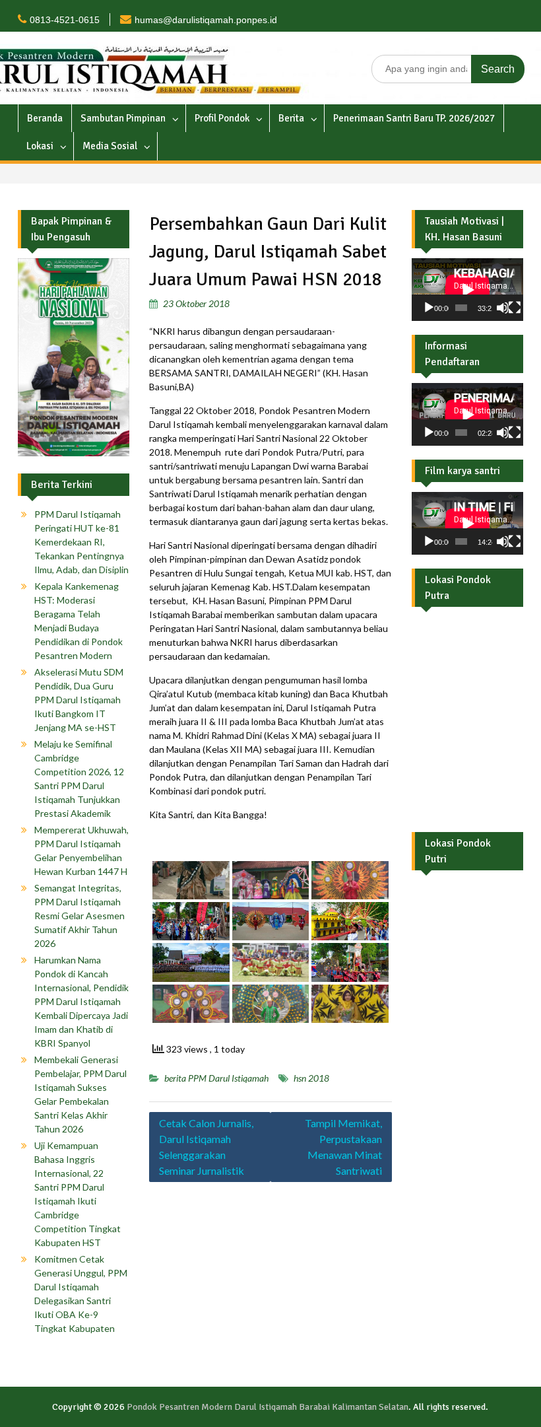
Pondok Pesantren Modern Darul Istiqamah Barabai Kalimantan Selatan (267, 1406)
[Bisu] (502, 307)
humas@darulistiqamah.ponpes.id (206, 20)
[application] (467, 289)
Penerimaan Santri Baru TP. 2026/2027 (414, 118)
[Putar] (428, 307)
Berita (291, 118)
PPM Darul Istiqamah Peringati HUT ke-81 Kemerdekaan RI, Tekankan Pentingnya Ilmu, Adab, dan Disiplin (81, 541)
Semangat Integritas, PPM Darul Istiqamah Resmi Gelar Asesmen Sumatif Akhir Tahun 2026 (79, 915)
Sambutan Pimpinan (123, 118)
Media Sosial (109, 146)
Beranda (45, 118)
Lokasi (39, 146)
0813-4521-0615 (65, 20)
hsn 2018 (311, 1078)
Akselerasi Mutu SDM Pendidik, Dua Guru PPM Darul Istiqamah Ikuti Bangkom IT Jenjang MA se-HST (78, 699)
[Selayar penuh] (514, 307)
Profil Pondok (222, 118)
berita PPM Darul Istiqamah (216, 1078)
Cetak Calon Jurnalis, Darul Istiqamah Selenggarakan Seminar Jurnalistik (206, 1147)
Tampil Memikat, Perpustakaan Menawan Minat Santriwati (343, 1147)
